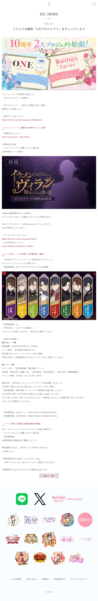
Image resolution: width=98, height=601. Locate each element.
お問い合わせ (31, 579)
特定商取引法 (59, 579)
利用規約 (45, 579)
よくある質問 (15, 579)
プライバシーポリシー (79, 579)
